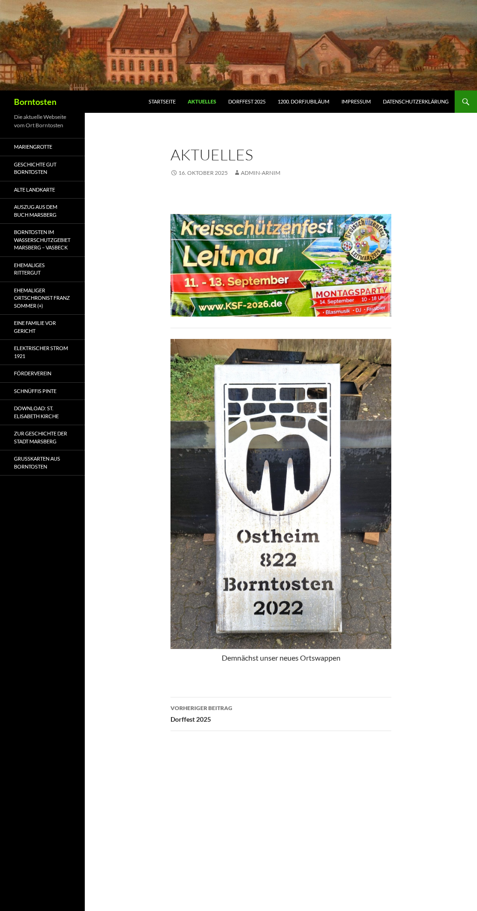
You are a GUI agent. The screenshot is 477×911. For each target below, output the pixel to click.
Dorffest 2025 (247, 101)
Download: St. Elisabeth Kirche (36, 412)
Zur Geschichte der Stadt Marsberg (40, 437)
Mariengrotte (33, 147)
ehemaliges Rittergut (29, 269)
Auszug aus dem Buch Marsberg (35, 211)
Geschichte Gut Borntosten (35, 168)
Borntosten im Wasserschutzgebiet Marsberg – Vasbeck (42, 239)
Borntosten (35, 102)
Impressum (356, 101)
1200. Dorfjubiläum (303, 101)
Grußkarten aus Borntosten (37, 462)
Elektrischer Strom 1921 (41, 352)
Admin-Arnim (260, 172)
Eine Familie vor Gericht (35, 327)
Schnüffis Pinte (35, 391)
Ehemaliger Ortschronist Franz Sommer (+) (42, 298)
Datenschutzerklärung (416, 101)
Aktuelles (202, 101)
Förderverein (32, 373)
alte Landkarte (34, 189)
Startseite (162, 101)
